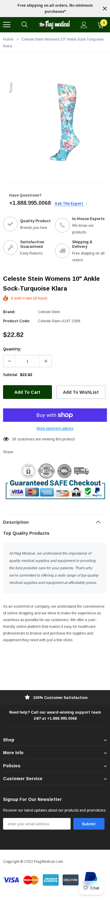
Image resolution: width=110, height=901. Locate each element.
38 (14, 439)
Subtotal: (10, 375)
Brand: (9, 312)
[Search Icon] (24, 25)
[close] (105, 8)
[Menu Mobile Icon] (6, 24)
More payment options (55, 428)
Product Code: (16, 321)
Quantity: (12, 349)
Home (8, 39)
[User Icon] (84, 25)
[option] (55, 8)
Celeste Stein (49, 312)
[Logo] (54, 24)
